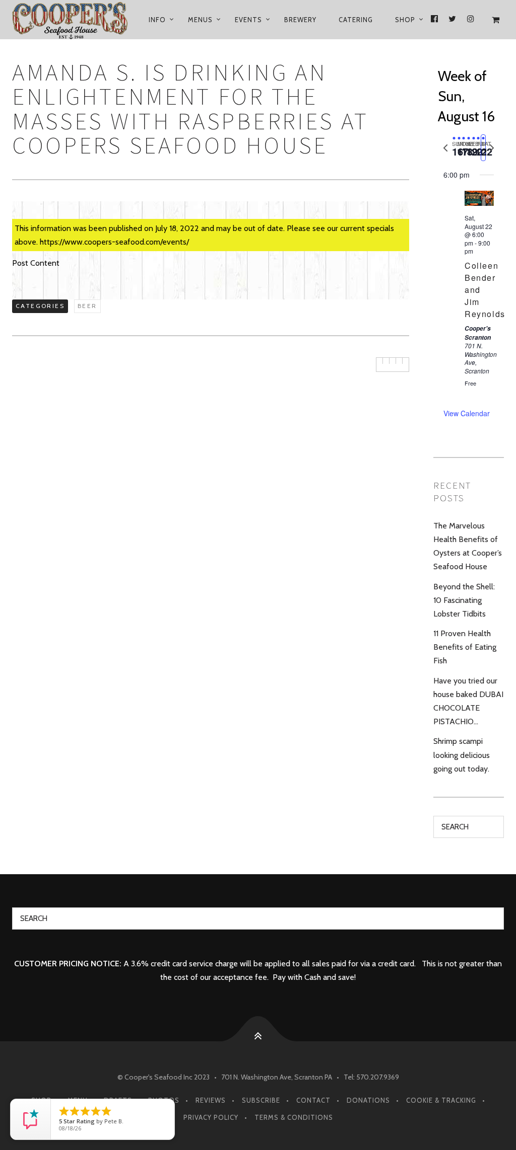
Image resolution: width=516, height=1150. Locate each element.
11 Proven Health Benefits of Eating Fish (464, 647)
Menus (200, 20)
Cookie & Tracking (441, 1100)
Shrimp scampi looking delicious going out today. (461, 754)
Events (248, 20)
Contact (313, 1100)
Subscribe (261, 1100)
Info (157, 20)
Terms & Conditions (293, 1117)
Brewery (300, 20)
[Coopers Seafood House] (71, 19)
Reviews (211, 1100)
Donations (368, 1100)
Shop (405, 20)
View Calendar (466, 413)
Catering (356, 20)
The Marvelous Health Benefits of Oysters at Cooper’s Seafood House (467, 546)
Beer (87, 306)
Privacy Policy (210, 1117)
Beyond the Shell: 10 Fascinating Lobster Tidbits (464, 600)
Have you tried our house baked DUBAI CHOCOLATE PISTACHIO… (468, 701)
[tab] (454, 147)
